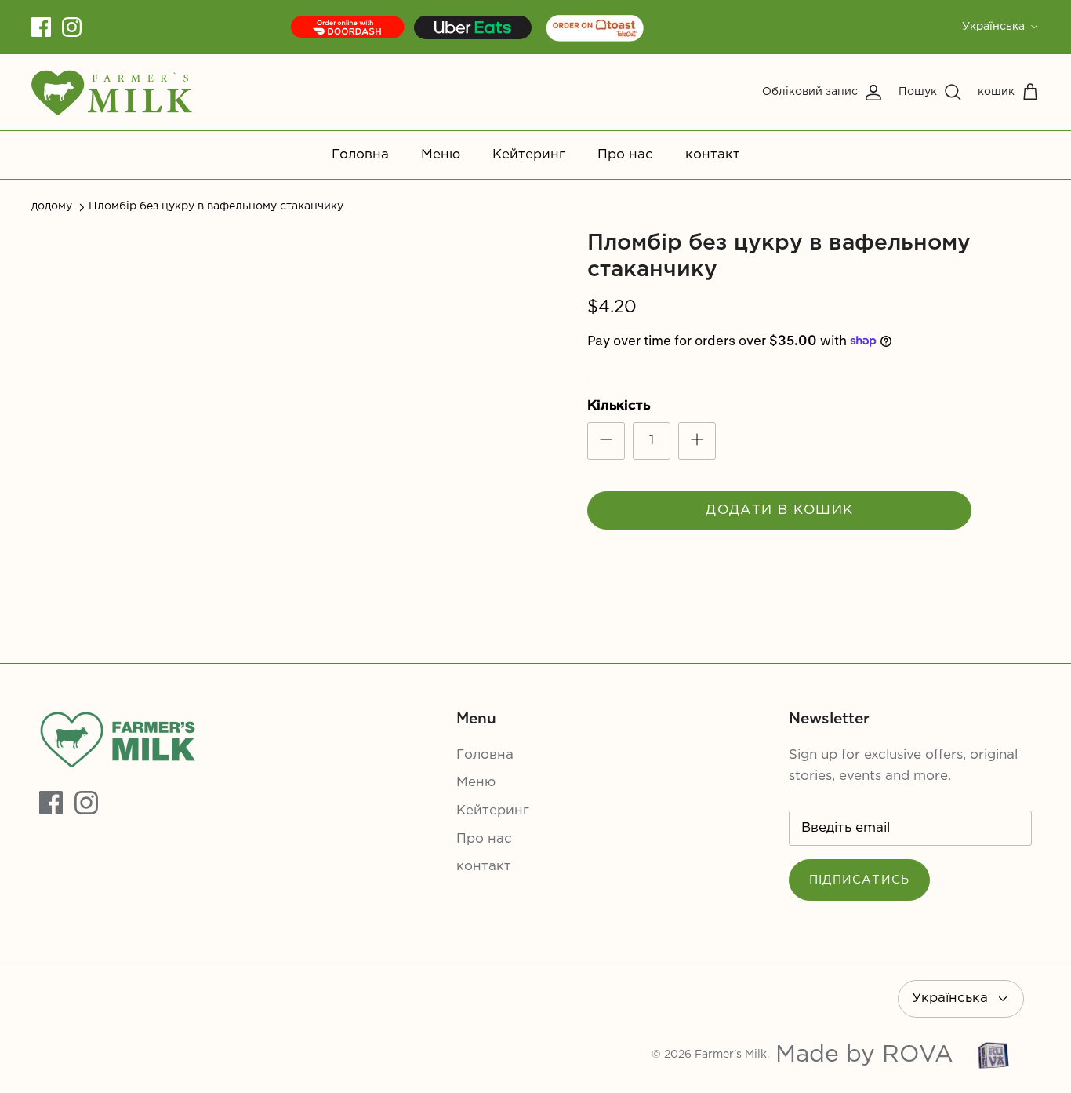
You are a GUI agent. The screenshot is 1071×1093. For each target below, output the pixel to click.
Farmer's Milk (731, 1054)
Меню (440, 155)
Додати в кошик (779, 510)
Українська (993, 26)
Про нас (625, 155)
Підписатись (859, 880)
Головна (360, 155)
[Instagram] (72, 27)
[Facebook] (41, 27)
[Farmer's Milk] (111, 92)
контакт (712, 155)
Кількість (618, 406)
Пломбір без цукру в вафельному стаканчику (216, 206)
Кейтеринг (528, 155)
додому (51, 206)
